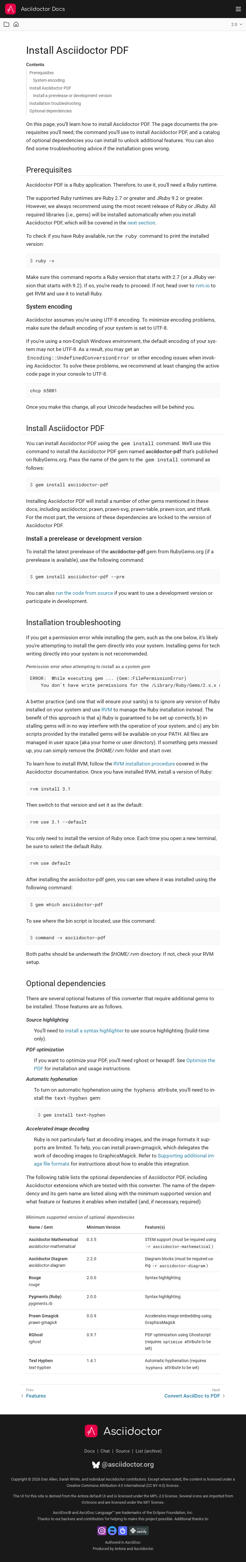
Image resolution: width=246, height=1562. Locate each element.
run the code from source (84, 593)
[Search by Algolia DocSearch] (122, 1530)
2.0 (234, 24)
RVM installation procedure (144, 764)
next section (141, 223)
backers (68, 1519)
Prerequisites (41, 72)
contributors (93, 1519)
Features (36, 1396)
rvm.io (203, 286)
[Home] (16, 24)
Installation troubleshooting (55, 103)
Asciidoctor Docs (43, 9)
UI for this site (32, 1496)
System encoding (49, 80)
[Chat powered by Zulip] (112, 1530)
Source (123, 1451)
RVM (106, 710)
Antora (120, 1548)
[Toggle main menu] (238, 9)
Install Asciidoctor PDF (50, 88)
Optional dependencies (50, 111)
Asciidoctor (133, 1431)
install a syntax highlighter (94, 1031)
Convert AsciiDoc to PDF (192, 1396)
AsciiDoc (132, 1542)
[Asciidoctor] (10, 9)
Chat (105, 1451)
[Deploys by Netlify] (139, 1530)
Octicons (89, 1502)
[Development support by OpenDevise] (101, 1530)
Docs (89, 1451)
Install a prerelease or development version (72, 95)
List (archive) (149, 1451)
